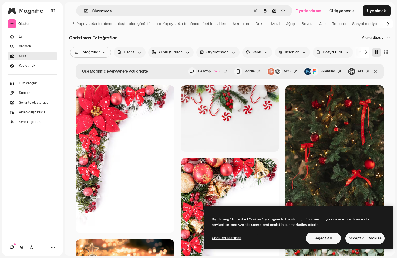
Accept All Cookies (365, 238)
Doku (260, 23)
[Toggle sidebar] (53, 10)
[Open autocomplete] (83, 11)
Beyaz (307, 23)
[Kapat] (375, 71)
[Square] (386, 52)
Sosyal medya (364, 23)
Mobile (249, 71)
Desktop (209, 71)
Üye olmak (376, 10)
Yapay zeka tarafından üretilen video (194, 23)
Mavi (275, 23)
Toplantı (339, 23)
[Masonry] (376, 52)
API (360, 71)
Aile (322, 23)
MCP (287, 71)
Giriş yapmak (341, 10)
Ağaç (290, 23)
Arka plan (241, 23)
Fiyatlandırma (308, 10)
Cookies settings (226, 238)
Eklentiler (328, 71)
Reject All (323, 238)
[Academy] (21, 247)
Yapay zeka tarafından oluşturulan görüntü (114, 23)
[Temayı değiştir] (31, 247)
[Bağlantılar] (12, 247)
